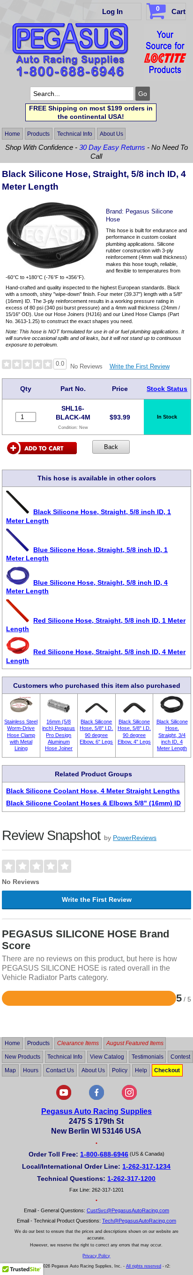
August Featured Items (134, 1043)
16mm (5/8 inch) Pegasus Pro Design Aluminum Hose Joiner (58, 735)
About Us (111, 134)
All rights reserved (143, 1266)
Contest (180, 1057)
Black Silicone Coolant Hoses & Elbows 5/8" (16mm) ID (93, 803)
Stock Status (167, 388)
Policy (119, 1070)
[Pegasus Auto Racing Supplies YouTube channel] (63, 1098)
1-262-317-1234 (146, 1166)
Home (12, 134)
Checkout (167, 1070)
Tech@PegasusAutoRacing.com (139, 1220)
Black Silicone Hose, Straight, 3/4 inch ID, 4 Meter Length (172, 735)
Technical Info (74, 134)
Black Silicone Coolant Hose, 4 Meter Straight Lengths (93, 791)
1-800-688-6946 (104, 1154)
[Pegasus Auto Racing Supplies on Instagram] (129, 1098)
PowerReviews (134, 837)
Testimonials (147, 1057)
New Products (22, 1057)
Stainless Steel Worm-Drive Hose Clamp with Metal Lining (20, 735)
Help (141, 1070)
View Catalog (107, 1057)
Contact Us (60, 1070)
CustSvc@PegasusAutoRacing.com (128, 1210)
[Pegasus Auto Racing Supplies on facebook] (96, 1098)
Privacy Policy (96, 1255)
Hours (30, 1070)
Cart (171, 10)
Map (10, 1070)
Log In (112, 11)
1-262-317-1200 (131, 1178)
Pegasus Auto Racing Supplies (96, 1111)
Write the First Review (140, 366)
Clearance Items (78, 1043)
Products (38, 134)
